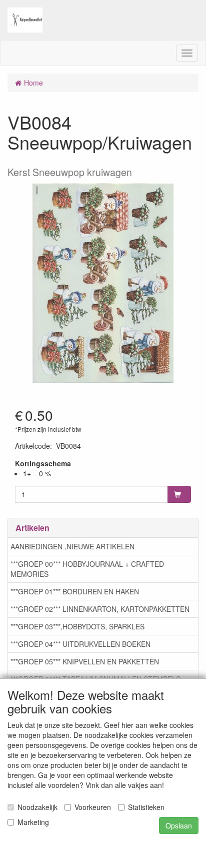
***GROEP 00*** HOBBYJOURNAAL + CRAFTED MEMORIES (87, 569)
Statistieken (146, 807)
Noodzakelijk (38, 807)
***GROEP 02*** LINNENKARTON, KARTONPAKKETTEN (100, 609)
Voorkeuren (92, 807)
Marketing (33, 822)
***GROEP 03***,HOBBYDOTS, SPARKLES (77, 626)
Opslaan (179, 825)
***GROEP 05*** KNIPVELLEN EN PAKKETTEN (84, 661)
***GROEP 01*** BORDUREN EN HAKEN (74, 591)
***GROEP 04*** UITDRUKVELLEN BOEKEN (80, 644)
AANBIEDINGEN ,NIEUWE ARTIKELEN (72, 546)
